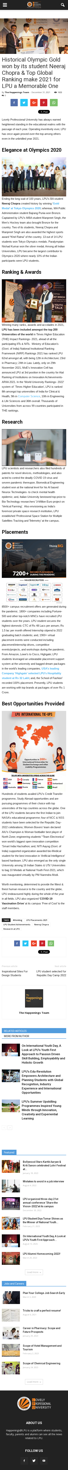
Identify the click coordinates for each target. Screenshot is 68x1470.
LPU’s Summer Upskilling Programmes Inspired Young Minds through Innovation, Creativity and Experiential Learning (41, 1110)
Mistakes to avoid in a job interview (43, 1181)
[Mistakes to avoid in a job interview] (11, 1186)
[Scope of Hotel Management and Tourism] (11, 1350)
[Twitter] (34, 1461)
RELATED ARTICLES (15, 1031)
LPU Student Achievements (16, 924)
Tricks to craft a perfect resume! (42, 1310)
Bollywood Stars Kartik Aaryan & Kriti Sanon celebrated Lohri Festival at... (44, 1165)
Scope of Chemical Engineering (41, 1363)
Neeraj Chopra (41, 924)
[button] (63, 5)
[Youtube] (44, 1461)
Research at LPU (11, 928)
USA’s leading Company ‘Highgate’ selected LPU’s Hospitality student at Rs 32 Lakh (31, 673)
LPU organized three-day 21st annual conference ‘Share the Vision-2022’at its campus (40, 1203)
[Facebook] (24, 1461)
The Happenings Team (17, 92)
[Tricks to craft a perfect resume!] (11, 1315)
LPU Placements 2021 (36, 920)
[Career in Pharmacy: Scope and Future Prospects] (11, 1332)
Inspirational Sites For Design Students (15, 973)
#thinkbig (17, 920)
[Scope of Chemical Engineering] (11, 1368)
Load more (32, 1272)
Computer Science (29, 396)
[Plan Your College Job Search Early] (11, 1297)
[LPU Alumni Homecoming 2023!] (11, 1258)
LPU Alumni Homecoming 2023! (41, 1253)
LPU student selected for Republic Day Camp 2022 (51, 973)
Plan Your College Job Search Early (44, 1293)
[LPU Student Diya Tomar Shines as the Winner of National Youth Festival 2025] (11, 1223)
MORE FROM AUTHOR (16, 1036)
